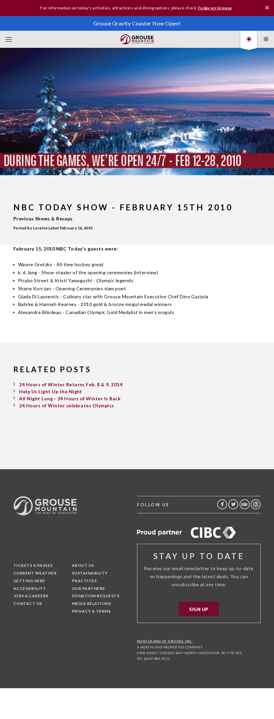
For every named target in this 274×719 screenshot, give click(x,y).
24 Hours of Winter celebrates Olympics (66, 405)
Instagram (256, 504)
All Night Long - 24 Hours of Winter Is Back (70, 398)
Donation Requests (95, 595)
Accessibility (29, 588)
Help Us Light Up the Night (50, 391)
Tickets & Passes (33, 565)
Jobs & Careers (30, 595)
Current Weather (34, 573)
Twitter (233, 504)
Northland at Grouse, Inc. (164, 641)
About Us (83, 565)
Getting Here (29, 580)
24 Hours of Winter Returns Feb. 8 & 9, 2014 (70, 384)
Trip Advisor (245, 504)
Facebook (222, 504)
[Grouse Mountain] (137, 38)
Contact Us (27, 603)
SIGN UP (198, 609)
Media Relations (91, 603)
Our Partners (88, 588)
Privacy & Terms (91, 611)
